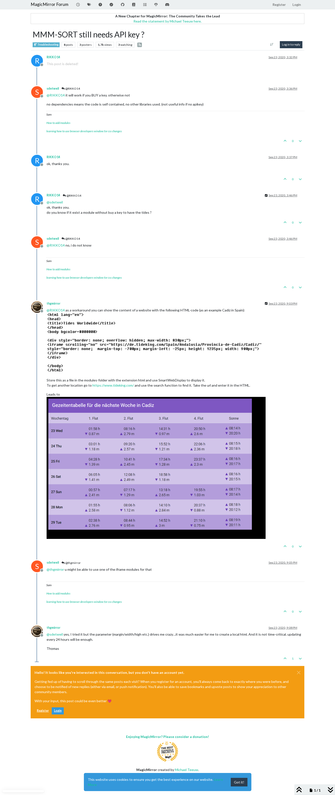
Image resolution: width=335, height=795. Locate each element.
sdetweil (53, 88)
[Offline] (39, 307)
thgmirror (53, 303)
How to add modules (58, 123)
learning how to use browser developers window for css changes (84, 131)
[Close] (298, 672)
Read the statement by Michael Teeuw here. (167, 21)
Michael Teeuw (186, 770)
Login (58, 710)
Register (43, 710)
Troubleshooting (47, 44)
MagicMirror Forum (49, 4)
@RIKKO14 (72, 88)
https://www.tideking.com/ (113, 385)
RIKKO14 (53, 57)
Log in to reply (291, 44)
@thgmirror (73, 563)
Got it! (239, 782)
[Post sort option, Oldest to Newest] (272, 44)
